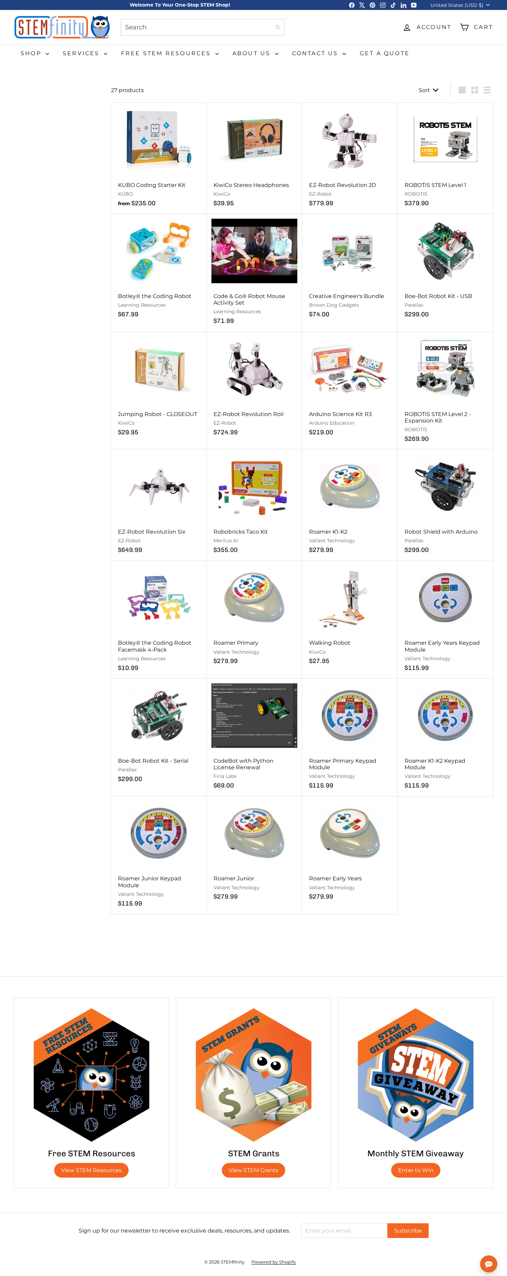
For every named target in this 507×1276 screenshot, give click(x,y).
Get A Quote (385, 53)
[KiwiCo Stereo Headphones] (254, 158)
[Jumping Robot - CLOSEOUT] (159, 387)
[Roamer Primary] (254, 616)
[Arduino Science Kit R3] (350, 387)
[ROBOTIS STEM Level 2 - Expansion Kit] (445, 391)
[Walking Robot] (350, 616)
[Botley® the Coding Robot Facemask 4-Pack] (159, 620)
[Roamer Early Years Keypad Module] (445, 620)
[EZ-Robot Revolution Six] (159, 505)
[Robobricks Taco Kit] (254, 505)
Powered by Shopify (273, 1262)
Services (82, 53)
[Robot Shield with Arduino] (445, 505)
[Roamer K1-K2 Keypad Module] (445, 738)
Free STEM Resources (167, 53)
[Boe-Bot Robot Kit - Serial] (159, 734)
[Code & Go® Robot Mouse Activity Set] (254, 273)
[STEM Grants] (253, 1075)
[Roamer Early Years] (350, 852)
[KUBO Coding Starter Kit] (159, 158)
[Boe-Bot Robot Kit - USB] (445, 269)
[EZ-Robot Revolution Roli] (254, 387)
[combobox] (203, 27)
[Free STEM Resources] (91, 1075)
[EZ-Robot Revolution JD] (350, 158)
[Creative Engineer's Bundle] (350, 269)
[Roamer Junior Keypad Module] (159, 855)
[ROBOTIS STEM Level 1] (445, 158)
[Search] (278, 27)
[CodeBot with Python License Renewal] (254, 738)
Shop (32, 53)
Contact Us (316, 53)
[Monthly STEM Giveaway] (416, 1075)
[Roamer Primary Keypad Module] (350, 738)
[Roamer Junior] (254, 852)
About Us (252, 53)
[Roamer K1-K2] (350, 505)
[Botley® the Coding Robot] (159, 269)
